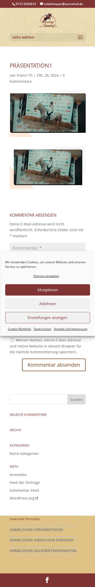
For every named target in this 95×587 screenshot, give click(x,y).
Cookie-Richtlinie (19, 329)
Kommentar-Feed (24, 490)
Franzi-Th (25, 75)
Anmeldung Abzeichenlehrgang (41, 540)
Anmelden (18, 474)
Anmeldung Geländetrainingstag (43, 550)
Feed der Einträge (25, 482)
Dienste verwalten (46, 276)
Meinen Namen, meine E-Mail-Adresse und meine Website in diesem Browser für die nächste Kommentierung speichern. (46, 346)
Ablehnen (47, 303)
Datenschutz (42, 329)
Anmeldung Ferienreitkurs (36, 529)
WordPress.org (22, 498)
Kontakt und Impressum (70, 329)
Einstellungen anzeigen (47, 317)
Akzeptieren (47, 289)
